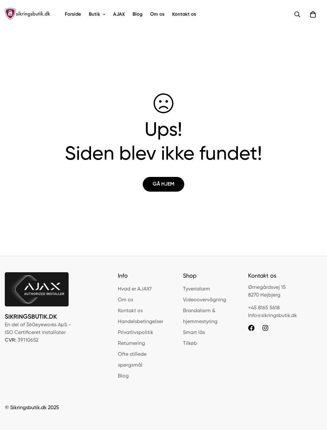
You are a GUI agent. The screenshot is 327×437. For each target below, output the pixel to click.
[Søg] (297, 14)
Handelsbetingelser (140, 321)
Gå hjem (163, 184)
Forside (73, 14)
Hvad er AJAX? (135, 289)
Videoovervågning (204, 300)
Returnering (131, 343)
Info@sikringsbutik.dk (272, 315)
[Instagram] (265, 328)
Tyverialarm (196, 289)
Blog (137, 14)
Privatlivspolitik (135, 332)
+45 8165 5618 (264, 308)
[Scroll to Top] (314, 402)
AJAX (119, 14)
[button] (313, 14)
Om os (157, 14)
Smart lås (194, 332)
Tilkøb (190, 343)
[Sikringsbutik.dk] (28, 14)
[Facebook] (251, 328)
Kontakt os (184, 14)
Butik (94, 14)
